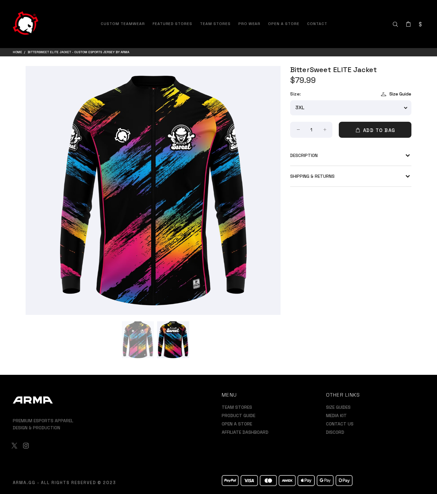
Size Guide (400, 94)
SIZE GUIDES (338, 407)
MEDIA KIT (336, 415)
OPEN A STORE (237, 424)
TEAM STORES (237, 407)
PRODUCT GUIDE (238, 415)
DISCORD (335, 432)
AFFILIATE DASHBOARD (245, 432)
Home (17, 52)
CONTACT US (340, 424)
